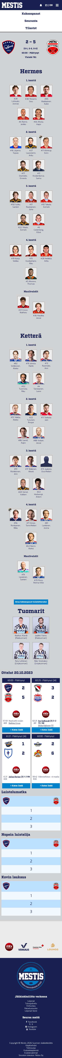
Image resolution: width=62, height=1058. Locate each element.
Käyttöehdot (31, 1045)
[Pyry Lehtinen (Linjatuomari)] (21, 650)
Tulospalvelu (31, 1003)
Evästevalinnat (31, 1053)
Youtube (32, 1029)
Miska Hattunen (44, 725)
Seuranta (31, 21)
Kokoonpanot (31, 14)
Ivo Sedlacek (44, 721)
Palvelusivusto (31, 1008)
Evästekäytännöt (31, 1050)
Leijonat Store (31, 1011)
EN (51, 5)
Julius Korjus (14, 777)
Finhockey (31, 1006)
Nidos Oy (39, 1055)
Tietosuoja (31, 1048)
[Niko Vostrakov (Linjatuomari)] (40, 650)
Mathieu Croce (14, 723)
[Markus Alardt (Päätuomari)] (21, 625)
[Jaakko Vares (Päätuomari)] (40, 625)
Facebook (32, 1022)
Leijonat (31, 1001)
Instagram (32, 1027)
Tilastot (31, 28)
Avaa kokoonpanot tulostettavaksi (31, 602)
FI (46, 5)
